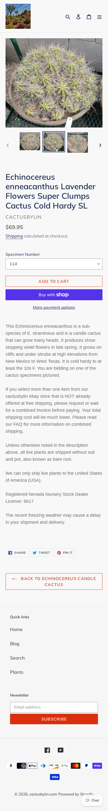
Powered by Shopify (75, 794)
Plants (16, 672)
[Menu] (99, 16)
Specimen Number (23, 254)
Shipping (14, 235)
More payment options (54, 307)
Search (17, 658)
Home (16, 629)
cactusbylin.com (43, 794)
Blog (14, 643)
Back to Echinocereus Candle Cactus (58, 581)
